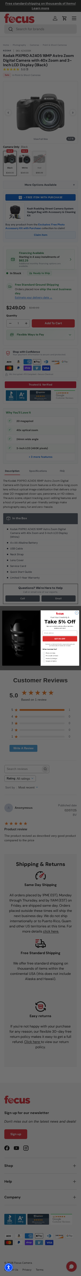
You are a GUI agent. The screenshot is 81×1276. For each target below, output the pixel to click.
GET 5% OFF (59, 639)
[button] (8, 1267)
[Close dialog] (76, 613)
